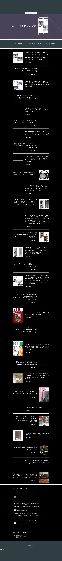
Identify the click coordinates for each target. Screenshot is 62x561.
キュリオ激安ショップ (24, 26)
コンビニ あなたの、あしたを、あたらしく (20, 536)
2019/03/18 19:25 (24, 510)
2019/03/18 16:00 (23, 523)
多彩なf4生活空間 (16, 537)
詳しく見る (29, 62)
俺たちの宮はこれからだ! (18, 535)
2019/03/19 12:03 (24, 497)
